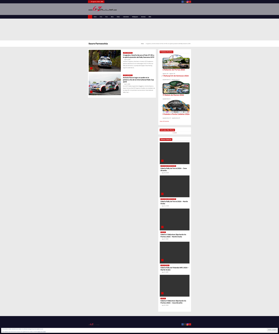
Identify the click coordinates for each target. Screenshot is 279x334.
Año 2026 (163, 166)
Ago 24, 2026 (165, 206)
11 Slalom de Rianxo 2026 (173, 95)
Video (118, 17)
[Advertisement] (139, 29)
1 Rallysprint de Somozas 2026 (176, 76)
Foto (101, 17)
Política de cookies (41, 331)
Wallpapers (135, 17)
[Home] (90, 17)
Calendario (126, 17)
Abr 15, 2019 (127, 59)
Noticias (143, 17)
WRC (168, 265)
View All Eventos (164, 121)
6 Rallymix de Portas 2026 (174, 70)
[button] (190, 17)
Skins (112, 17)
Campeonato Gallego (171, 166)
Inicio (95, 17)
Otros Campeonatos (128, 52)
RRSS (150, 17)
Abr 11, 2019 (127, 84)
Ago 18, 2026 (165, 305)
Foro (106, 17)
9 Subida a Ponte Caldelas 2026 (176, 114)
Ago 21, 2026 (165, 239)
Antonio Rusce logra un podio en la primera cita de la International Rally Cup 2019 (138, 80)
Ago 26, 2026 (165, 172)
